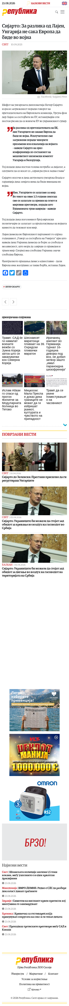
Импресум (17, 973)
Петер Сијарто (12, 287)
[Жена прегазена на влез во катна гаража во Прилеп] (5, 301)
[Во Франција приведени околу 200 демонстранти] (13, 301)
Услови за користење (34, 979)
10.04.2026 (15, 473)
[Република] (19, 12)
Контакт (53, 973)
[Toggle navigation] (62, 12)
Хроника (7, 913)
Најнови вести (14, 865)
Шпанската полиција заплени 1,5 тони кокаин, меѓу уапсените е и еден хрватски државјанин (29, 875)
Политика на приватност (34, 984)
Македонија (9, 888)
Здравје (6, 901)
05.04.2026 (15, 517)
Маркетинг (36, 973)
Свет (5, 44)
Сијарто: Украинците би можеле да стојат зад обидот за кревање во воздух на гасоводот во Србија (33, 525)
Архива (35, 989)
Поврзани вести (19, 434)
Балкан (7, 564)
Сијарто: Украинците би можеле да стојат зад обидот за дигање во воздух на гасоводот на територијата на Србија (33, 572)
